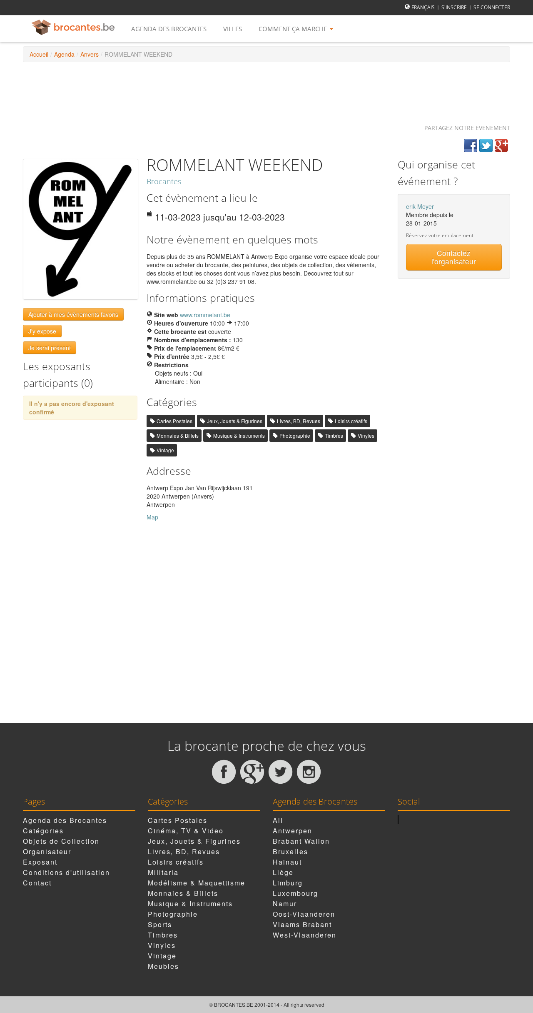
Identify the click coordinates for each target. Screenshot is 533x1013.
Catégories (43, 830)
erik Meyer (420, 206)
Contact (37, 883)
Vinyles (366, 435)
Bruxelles (290, 851)
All (278, 820)
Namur (285, 903)
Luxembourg (295, 893)
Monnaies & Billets (178, 435)
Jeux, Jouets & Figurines (234, 420)
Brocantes (164, 181)
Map (152, 517)
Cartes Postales (174, 420)
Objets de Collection (61, 841)
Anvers (89, 54)
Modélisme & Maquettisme (196, 883)
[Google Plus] (501, 145)
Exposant (40, 862)
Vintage (165, 450)
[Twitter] (486, 145)
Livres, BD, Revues (298, 420)
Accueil (39, 54)
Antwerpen (292, 830)
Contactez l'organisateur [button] (453, 257)
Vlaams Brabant (302, 924)
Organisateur (47, 851)
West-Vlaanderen (304, 935)
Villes (232, 29)
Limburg (288, 883)
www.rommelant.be (205, 315)
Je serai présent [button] (49, 348)
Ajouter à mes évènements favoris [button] (73, 314)
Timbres (334, 435)
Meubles (163, 966)
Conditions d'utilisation (66, 872)
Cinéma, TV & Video (186, 830)
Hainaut (287, 862)
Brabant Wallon (301, 841)
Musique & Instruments (239, 435)
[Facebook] (470, 145)
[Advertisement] (266, 89)
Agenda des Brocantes (169, 29)
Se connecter (491, 7)
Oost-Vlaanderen (304, 914)
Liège (283, 872)
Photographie (294, 435)
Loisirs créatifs (351, 420)
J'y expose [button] (42, 331)
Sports (160, 924)
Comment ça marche (294, 29)
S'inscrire (454, 7)
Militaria (163, 872)
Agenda (64, 54)
